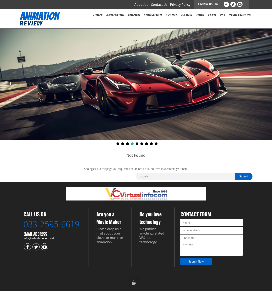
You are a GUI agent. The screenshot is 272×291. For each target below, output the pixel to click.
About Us (141, 4)
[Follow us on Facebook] (226, 4)
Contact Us (159, 4)
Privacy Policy (180, 4)
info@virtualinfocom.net (38, 238)
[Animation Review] (40, 18)
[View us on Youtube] (240, 4)
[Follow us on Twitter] (233, 4)
